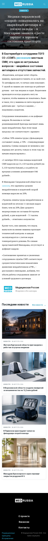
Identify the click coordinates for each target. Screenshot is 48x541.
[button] (44, 4)
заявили (6, 185)
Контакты (24, 527)
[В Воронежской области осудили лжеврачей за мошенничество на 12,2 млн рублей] (24, 367)
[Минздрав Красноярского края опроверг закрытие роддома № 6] (24, 453)
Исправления (7, 538)
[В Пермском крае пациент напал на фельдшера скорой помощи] (24, 410)
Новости (23, 10)
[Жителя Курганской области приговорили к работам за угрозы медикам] (24, 324)
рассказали (24, 57)
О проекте (24, 516)
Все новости (39, 305)
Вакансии (24, 522)
